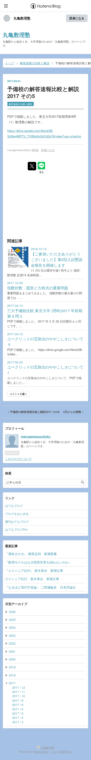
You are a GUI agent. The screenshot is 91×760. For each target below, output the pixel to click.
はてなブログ (14, 505)
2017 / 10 (18, 696)
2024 (12, 627)
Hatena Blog (40, 752)
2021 (12, 651)
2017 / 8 (17, 705)
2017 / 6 (17, 709)
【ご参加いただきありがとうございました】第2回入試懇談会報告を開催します (57, 259)
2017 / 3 (17, 722)
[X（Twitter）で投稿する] (32, 166)
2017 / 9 (17, 700)
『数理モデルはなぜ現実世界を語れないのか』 (38, 562)
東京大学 (45, 116)
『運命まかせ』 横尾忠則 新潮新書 (31, 553)
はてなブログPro (16, 529)
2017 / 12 (18, 687)
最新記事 (11, 546)
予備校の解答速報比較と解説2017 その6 (34, 412)
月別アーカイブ (16, 604)
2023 (12, 635)
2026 (12, 612)
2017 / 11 (18, 692)
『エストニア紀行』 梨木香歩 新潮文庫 (34, 570)
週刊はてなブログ (17, 521)
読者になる (76, 18)
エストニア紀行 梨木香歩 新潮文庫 (32, 578)
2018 (12, 675)
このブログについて (18, 459)
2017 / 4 (17, 717)
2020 (12, 659)
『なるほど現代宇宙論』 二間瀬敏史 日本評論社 (40, 587)
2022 (12, 643)
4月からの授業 (73, 412)
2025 (12, 619)
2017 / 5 (17, 713)
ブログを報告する (62, 752)
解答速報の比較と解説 (20, 104)
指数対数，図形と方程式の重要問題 (37, 287)
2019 (12, 667)
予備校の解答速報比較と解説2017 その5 (43, 92)
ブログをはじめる (17, 514)
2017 (12, 683)
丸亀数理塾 (22, 18)
